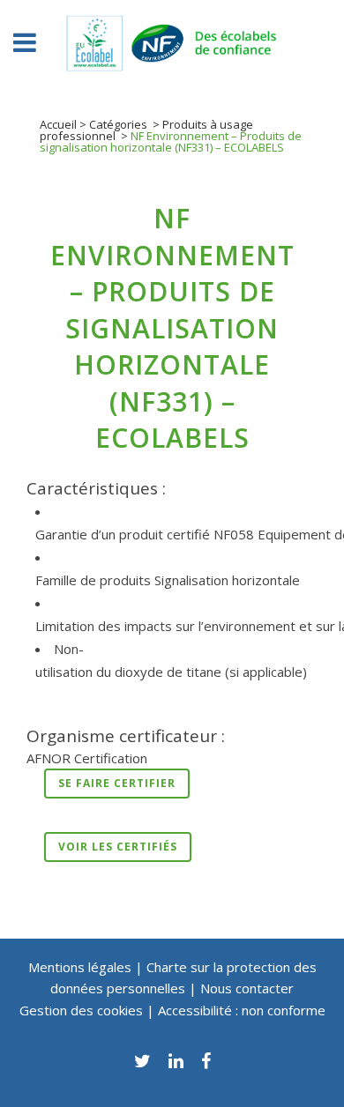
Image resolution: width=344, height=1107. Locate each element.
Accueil (58, 124)
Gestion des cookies (82, 1010)
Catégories (118, 124)
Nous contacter (247, 988)
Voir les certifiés (117, 846)
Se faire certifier (117, 783)
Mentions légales (79, 967)
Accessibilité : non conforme (241, 1010)
